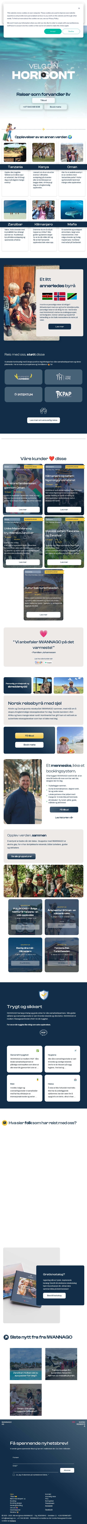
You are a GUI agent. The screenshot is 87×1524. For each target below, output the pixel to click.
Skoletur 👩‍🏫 (14, 1519)
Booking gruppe (16, 1510)
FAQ (46, 1506)
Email (15, 1473)
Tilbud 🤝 (13, 1504)
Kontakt (48, 1501)
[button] (83, 121)
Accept (53, 31)
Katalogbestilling (16, 1513)
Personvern (49, 1510)
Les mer (13, 1071)
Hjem (12, 1501)
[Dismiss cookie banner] (79, 8)
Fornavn (16, 1465)
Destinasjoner (15, 1517)
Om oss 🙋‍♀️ (14, 1515)
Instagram (49, 1513)
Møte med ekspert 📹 (17, 1506)
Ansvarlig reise (50, 1504)
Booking (13, 1508)
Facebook (49, 1517)
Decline (71, 31)
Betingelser (49, 1508)
